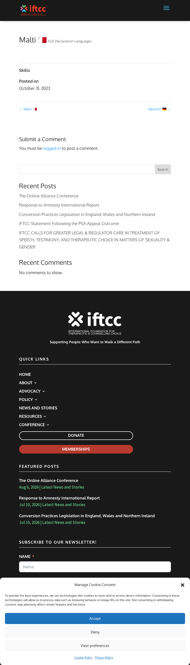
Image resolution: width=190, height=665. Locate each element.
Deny (95, 632)
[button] (182, 585)
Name (24, 556)
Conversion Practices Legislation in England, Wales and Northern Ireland (87, 214)
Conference (32, 425)
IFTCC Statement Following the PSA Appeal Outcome (69, 223)
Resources (30, 417)
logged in (52, 148)
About (25, 383)
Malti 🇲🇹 (28, 109)
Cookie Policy (83, 657)
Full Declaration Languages (70, 41)
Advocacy (30, 391)
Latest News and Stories (62, 487)
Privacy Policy (104, 657)
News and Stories (38, 408)
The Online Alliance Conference (48, 195)
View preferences (95, 645)
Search (162, 169)
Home (25, 375)
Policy (26, 400)
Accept (95, 618)
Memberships (76, 449)
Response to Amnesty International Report (59, 205)
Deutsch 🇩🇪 (159, 109)
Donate (76, 435)
